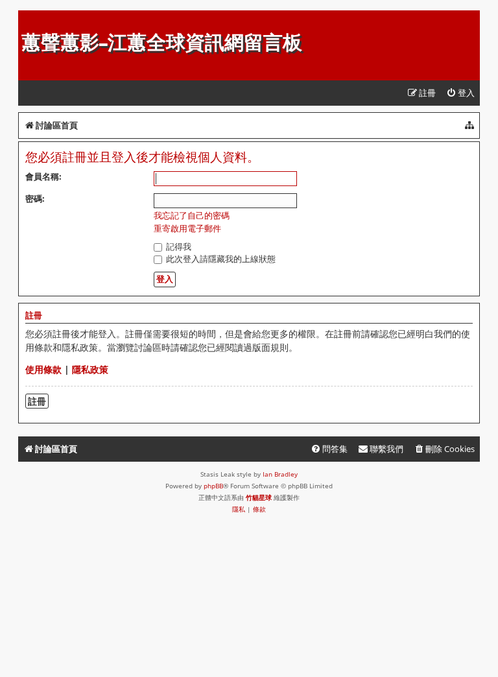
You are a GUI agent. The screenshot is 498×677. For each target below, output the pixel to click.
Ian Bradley (280, 474)
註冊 (37, 401)
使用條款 (43, 369)
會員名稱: (43, 176)
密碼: (35, 198)
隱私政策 (90, 369)
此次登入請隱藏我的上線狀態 (220, 259)
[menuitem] (460, 93)
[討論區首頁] (28, 17)
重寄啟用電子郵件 (187, 228)
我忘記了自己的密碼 (192, 215)
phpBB (213, 485)
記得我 (177, 246)
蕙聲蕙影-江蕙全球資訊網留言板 (161, 42)
